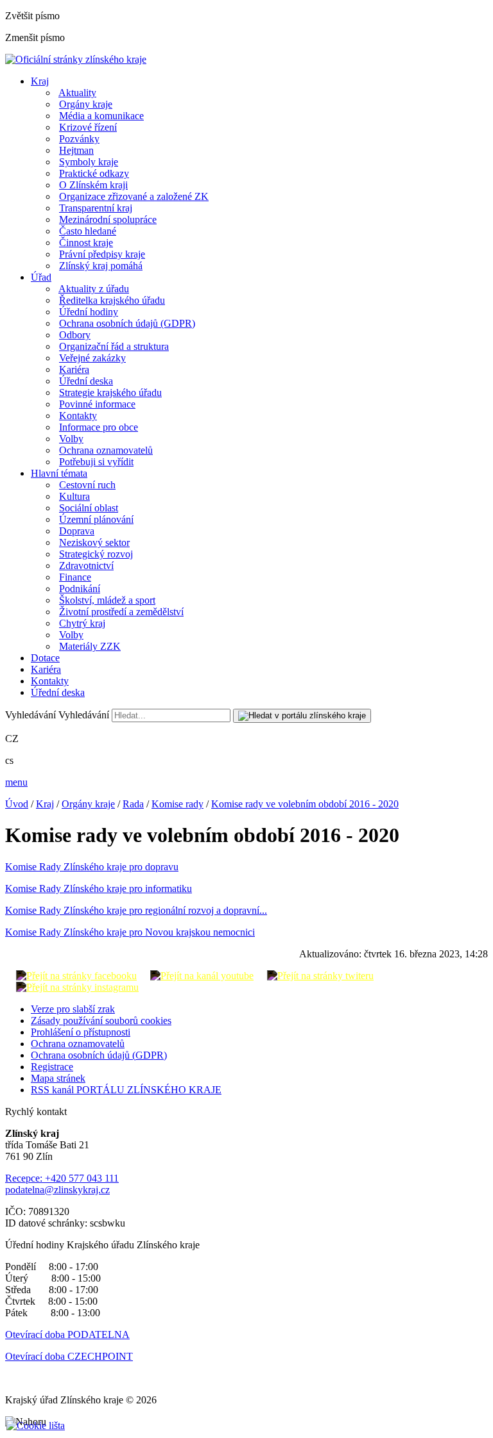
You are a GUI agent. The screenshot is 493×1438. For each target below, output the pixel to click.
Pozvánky (79, 138)
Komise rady (177, 803)
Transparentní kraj (95, 207)
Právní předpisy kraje (102, 254)
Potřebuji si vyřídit (96, 461)
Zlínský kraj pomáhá (101, 265)
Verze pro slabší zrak (73, 1009)
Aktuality (77, 92)
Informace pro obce (98, 427)
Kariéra (74, 369)
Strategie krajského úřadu (110, 392)
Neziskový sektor (94, 542)
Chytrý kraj (82, 623)
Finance (75, 577)
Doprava (76, 530)
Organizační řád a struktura (114, 346)
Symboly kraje (88, 161)
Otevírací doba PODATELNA (67, 1334)
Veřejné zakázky (92, 357)
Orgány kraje (85, 104)
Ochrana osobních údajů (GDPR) (127, 323)
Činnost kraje (86, 242)
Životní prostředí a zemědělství (121, 611)
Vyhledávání (30, 714)
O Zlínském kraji (93, 184)
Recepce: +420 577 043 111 (62, 1178)
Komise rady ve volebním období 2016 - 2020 (305, 803)
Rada (133, 803)
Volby (71, 438)
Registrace (52, 1066)
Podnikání (79, 588)
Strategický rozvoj (96, 554)
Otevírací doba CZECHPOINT (69, 1356)
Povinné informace (97, 404)
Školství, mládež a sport (107, 600)
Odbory (75, 334)
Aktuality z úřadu (93, 288)
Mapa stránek (58, 1078)
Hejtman (76, 150)
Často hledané (87, 231)
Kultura (74, 496)
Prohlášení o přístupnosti (80, 1032)
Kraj (40, 81)
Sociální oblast (88, 507)
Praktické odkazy (94, 173)
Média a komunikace (101, 115)
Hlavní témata (59, 473)
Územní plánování (96, 519)
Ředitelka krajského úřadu (112, 300)
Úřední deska (86, 381)
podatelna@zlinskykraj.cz (57, 1189)
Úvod (16, 803)
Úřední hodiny (88, 311)
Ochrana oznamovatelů (106, 450)
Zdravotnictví (86, 565)
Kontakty (78, 415)
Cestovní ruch (87, 484)
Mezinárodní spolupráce (108, 219)
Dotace (45, 657)
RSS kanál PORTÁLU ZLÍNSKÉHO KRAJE (126, 1089)
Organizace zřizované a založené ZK (134, 196)
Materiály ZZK (90, 646)
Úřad (41, 277)
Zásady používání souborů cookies (101, 1020)
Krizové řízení (88, 127)
